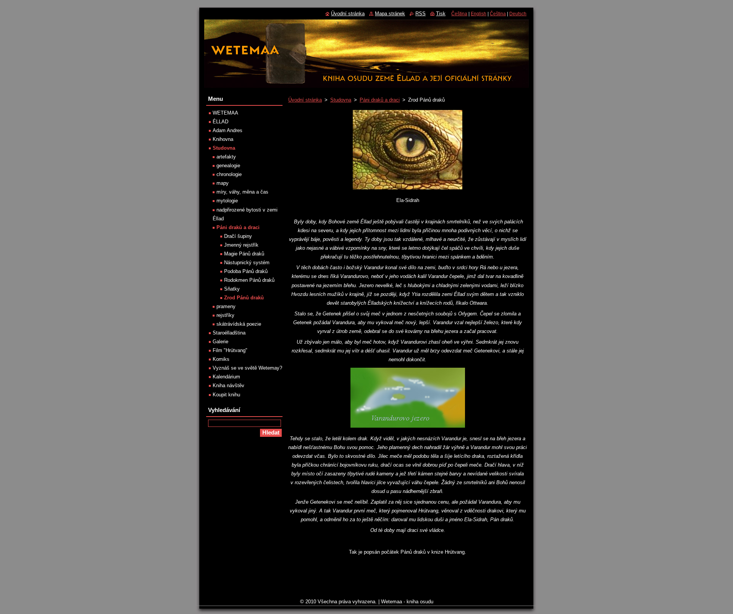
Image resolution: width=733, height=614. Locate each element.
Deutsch (517, 13)
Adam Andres (227, 130)
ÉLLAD (220, 121)
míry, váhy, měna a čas (242, 192)
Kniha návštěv (228, 385)
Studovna (340, 100)
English (478, 13)
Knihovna (223, 139)
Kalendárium (226, 377)
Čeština (459, 13)
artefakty (226, 157)
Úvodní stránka (305, 100)
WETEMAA (225, 113)
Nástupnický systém (247, 262)
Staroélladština (229, 333)
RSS (420, 13)
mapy (222, 183)
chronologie (229, 174)
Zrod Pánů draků (244, 298)
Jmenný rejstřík (241, 245)
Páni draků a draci (380, 100)
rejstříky (225, 315)
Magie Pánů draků (244, 254)
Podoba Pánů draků (246, 271)
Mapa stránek (390, 13)
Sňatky (232, 289)
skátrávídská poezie (238, 324)
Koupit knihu (226, 394)
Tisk (441, 13)
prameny (226, 306)
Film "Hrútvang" (230, 350)
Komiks (221, 359)
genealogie (228, 165)
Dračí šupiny (238, 236)
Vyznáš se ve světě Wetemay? (247, 368)
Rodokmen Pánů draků (249, 280)
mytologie (227, 201)
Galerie (220, 341)
